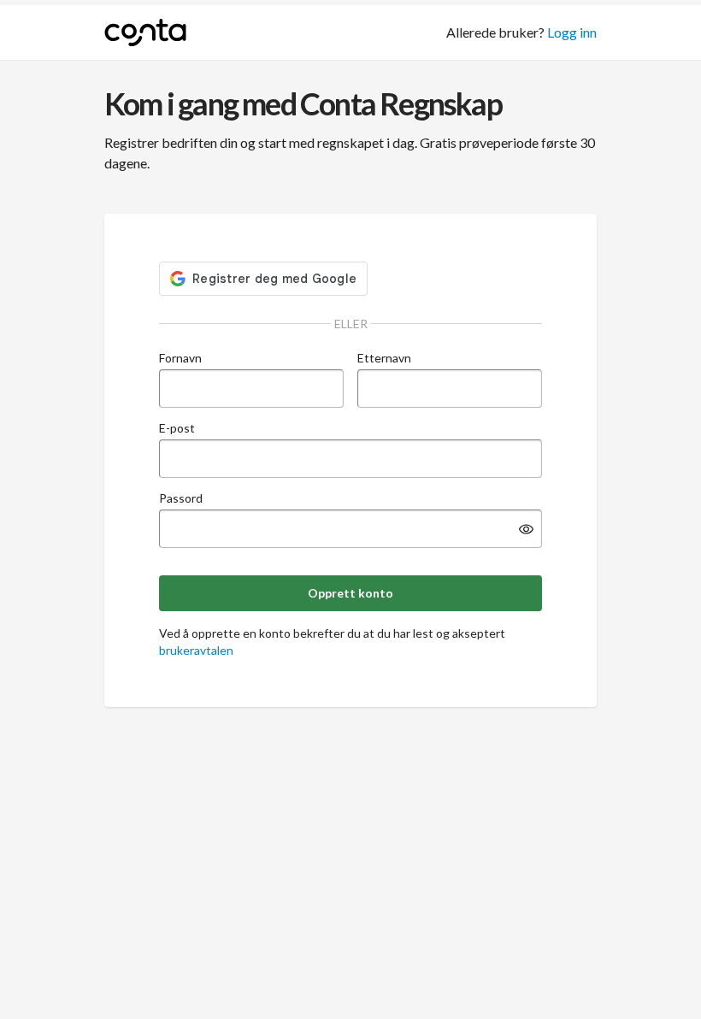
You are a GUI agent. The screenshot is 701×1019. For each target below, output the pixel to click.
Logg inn (572, 32)
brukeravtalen (196, 650)
